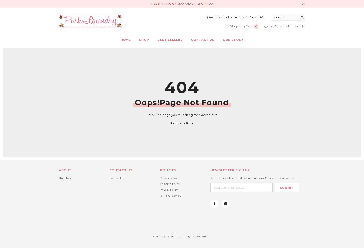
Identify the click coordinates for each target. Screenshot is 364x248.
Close (303, 4)
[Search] (288, 17)
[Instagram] (226, 204)
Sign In (299, 26)
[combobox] (285, 17)
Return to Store (182, 123)
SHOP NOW (206, 3)
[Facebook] (214, 204)
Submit (286, 188)
